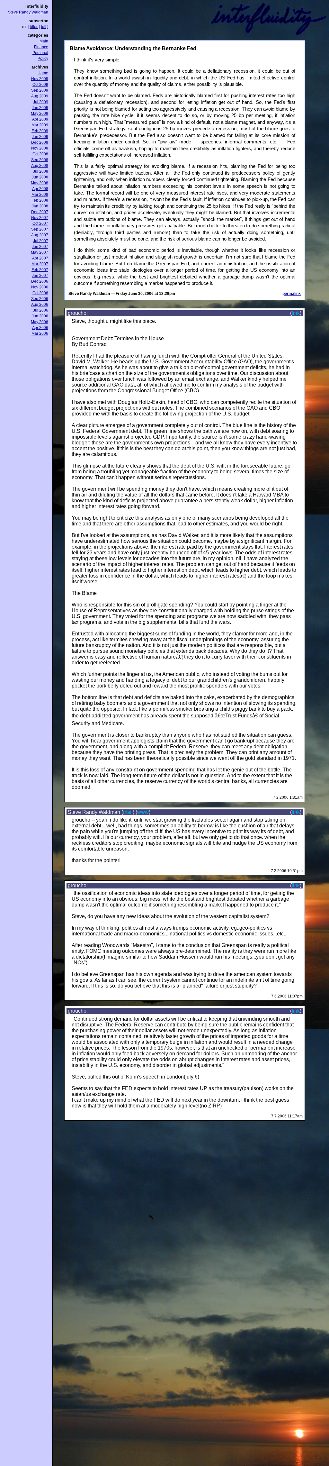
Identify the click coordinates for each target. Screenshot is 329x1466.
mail (128, 812)
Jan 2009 (40, 136)
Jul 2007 (40, 241)
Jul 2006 (40, 310)
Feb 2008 (39, 200)
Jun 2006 (40, 316)
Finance (41, 47)
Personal (40, 52)
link (296, 313)
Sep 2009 (39, 90)
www (143, 812)
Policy (43, 58)
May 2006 (39, 322)
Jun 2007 (40, 246)
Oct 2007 (40, 223)
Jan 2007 (40, 275)
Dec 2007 (39, 212)
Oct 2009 (40, 84)
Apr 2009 (40, 119)
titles (34, 26)
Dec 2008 (39, 142)
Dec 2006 (39, 281)
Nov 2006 (39, 287)
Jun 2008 (40, 177)
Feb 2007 (39, 270)
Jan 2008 (40, 206)
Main (44, 41)
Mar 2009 (39, 125)
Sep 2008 (39, 160)
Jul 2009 (40, 102)
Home (43, 73)
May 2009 (39, 113)
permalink (291, 293)
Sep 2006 (39, 298)
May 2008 (39, 183)
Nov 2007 (39, 217)
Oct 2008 (40, 154)
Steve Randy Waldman (28, 12)
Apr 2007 (40, 258)
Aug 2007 (39, 235)
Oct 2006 (40, 293)
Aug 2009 (39, 96)
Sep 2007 (39, 229)
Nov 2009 (39, 79)
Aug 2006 (39, 304)
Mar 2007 (39, 264)
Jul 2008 (40, 171)
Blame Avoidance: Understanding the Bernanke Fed (133, 48)
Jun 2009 (40, 107)
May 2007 (39, 252)
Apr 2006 (40, 327)
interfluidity (36, 6)
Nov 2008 (39, 148)
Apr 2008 (40, 189)
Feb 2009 (39, 131)
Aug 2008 (39, 165)
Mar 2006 (39, 333)
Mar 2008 (39, 194)
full (43, 26)
